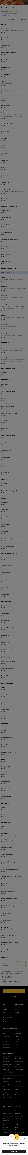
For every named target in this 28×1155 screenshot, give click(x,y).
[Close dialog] (24, 1138)
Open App (14, 1151)
